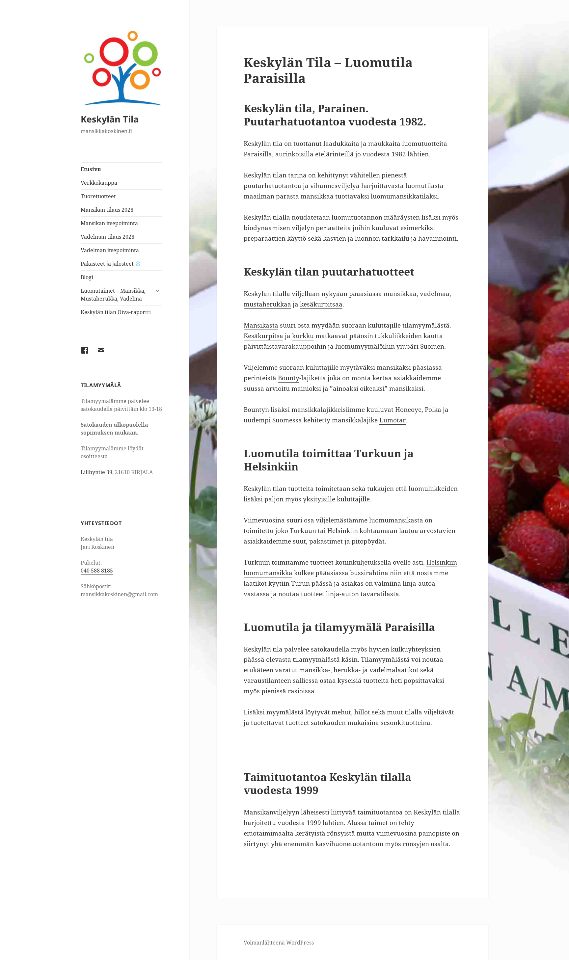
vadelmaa (434, 293)
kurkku (303, 336)
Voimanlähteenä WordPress (279, 942)
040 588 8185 (97, 570)
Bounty (288, 378)
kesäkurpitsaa (321, 304)
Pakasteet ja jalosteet (108, 263)
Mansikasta (261, 325)
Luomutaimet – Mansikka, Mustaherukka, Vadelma (113, 294)
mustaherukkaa (267, 304)
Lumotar (392, 420)
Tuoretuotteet (98, 196)
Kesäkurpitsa (263, 336)
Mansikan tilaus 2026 (107, 209)
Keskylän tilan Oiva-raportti (116, 312)
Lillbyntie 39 (96, 472)
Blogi (87, 277)
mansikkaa (400, 293)
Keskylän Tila (110, 119)
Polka (433, 409)
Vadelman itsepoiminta (110, 250)
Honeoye (408, 409)
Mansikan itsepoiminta (109, 223)
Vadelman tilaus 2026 (107, 236)
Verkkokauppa (99, 182)
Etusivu (91, 169)
